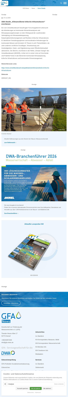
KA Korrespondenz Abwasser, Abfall (47, 340)
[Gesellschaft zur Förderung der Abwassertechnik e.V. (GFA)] (4, 3)
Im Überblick (39, 336)
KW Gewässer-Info (41, 350)
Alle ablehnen (47, 388)
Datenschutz (30, 392)
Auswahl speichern (22, 388)
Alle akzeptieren (35, 388)
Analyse (11, 384)
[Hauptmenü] (65, 3)
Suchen (61, 3)
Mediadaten (39, 354)
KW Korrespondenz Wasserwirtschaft (47, 343)
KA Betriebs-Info (40, 347)
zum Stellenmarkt (9, 142)
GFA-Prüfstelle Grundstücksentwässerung (15, 364)
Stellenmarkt (39, 367)
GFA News (26, 8)
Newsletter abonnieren (11, 303)
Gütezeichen (5, 367)
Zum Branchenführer (10, 213)
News (33, 8)
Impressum (38, 392)
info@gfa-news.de (7, 342)
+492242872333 (6, 340)
